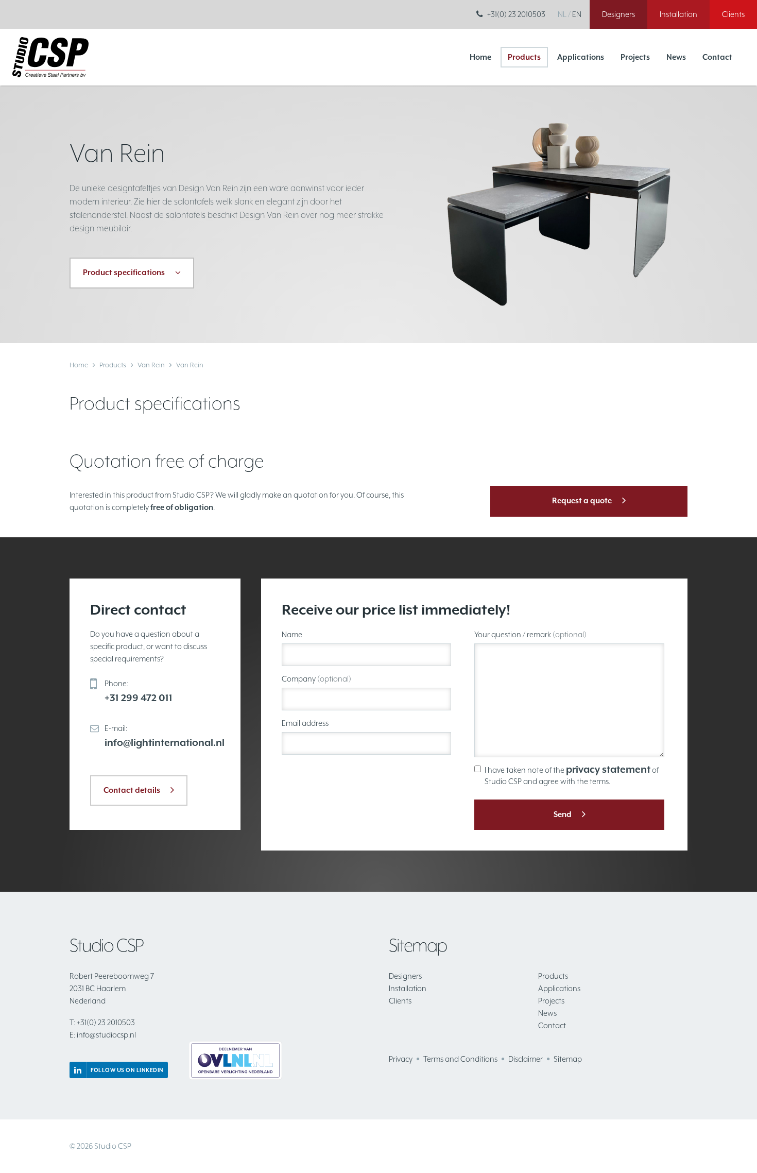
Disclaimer (525, 1059)
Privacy (400, 1059)
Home (480, 57)
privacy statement (608, 769)
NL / (564, 14)
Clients (400, 1000)
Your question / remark (530, 634)
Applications (580, 57)
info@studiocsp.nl (103, 1034)
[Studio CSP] (50, 56)
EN (576, 14)
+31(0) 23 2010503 (516, 14)
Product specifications (124, 272)
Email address (305, 723)
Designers (405, 976)
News (676, 57)
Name (292, 634)
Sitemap (568, 1059)
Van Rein (151, 365)
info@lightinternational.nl (165, 742)
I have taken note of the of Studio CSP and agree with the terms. (572, 774)
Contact (717, 57)
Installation (407, 988)
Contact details (132, 790)
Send (563, 814)
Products (524, 57)
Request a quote (582, 500)
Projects (635, 57)
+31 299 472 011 (139, 697)
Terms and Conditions (460, 1059)
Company (316, 678)
